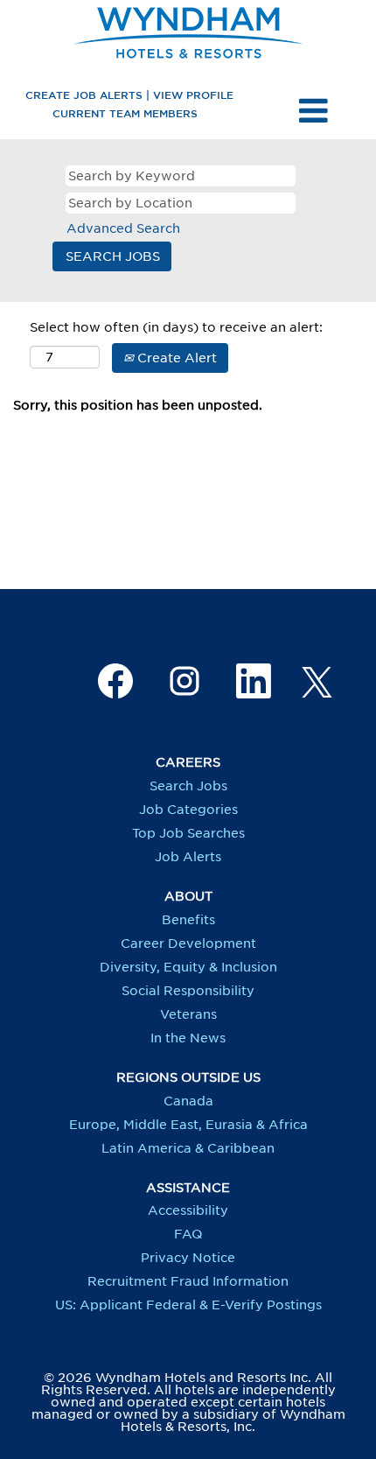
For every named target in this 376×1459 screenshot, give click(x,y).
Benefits (188, 920)
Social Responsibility (188, 991)
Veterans (188, 1014)
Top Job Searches (188, 833)
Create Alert (175, 358)
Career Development (188, 943)
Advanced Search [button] (123, 228)
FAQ (188, 1234)
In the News (188, 1038)
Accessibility (188, 1210)
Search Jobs (188, 786)
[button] (313, 110)
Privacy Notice (188, 1258)
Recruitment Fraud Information (188, 1281)
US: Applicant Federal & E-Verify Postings (188, 1305)
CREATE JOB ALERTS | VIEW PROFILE (129, 94)
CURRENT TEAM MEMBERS (125, 113)
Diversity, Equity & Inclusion (188, 967)
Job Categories (188, 810)
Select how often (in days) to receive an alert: (176, 327)
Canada (188, 1101)
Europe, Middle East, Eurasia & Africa (188, 1125)
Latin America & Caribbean (188, 1148)
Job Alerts (188, 857)
